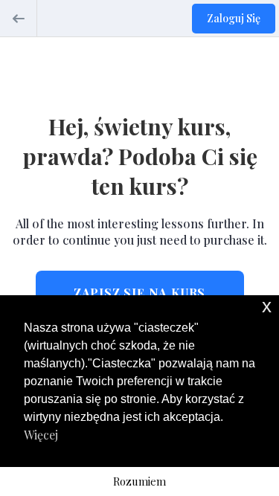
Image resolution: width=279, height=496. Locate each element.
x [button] (267, 306)
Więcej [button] (41, 434)
